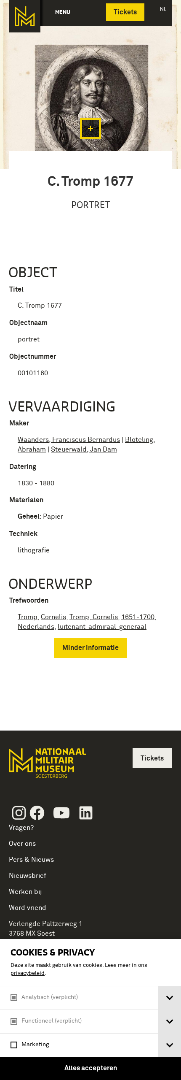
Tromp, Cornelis (93, 617)
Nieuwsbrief (27, 875)
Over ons (22, 843)
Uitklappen (90, 128)
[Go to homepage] (47, 766)
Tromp (27, 617)
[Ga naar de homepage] (24, 16)
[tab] (169, 998)
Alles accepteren (90, 1068)
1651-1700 (137, 617)
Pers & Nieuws (31, 859)
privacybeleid (28, 973)
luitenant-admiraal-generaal (102, 626)
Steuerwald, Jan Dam (84, 449)
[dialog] (90, 1009)
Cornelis (53, 617)
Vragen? (21, 827)
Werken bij (25, 891)
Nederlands (36, 626)
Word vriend (27, 907)
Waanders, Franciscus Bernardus (69, 439)
